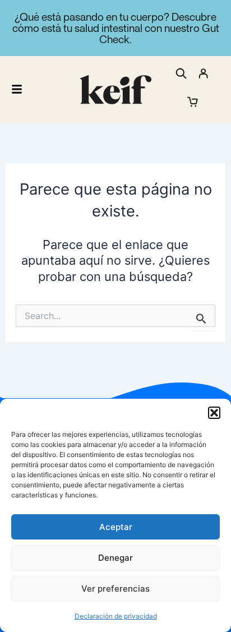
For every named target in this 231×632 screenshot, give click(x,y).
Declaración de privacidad (116, 616)
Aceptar (115, 527)
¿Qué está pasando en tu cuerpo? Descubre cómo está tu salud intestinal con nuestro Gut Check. (115, 27)
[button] (214, 412)
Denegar (115, 557)
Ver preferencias (115, 588)
